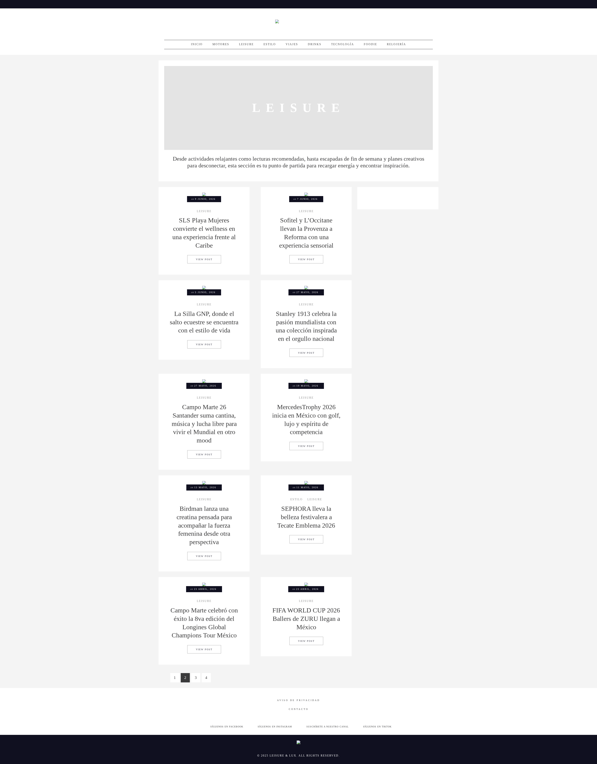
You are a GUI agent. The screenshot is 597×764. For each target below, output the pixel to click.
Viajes (292, 44)
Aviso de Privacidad (298, 700)
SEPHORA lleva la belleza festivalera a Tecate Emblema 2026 (306, 517)
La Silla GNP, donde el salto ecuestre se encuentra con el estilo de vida (204, 322)
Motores (220, 44)
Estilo (270, 44)
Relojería (396, 44)
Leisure (246, 44)
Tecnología (342, 44)
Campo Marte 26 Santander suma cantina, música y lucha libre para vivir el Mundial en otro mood (204, 423)
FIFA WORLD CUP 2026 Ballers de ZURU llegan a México (306, 619)
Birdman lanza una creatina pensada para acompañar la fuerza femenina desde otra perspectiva (204, 525)
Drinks (314, 44)
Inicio (197, 44)
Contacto (299, 709)
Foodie (370, 44)
